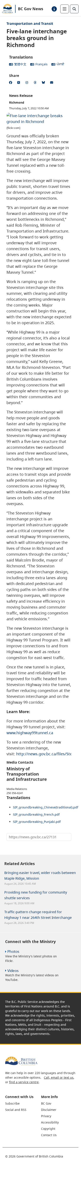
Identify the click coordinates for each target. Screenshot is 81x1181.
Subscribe (12, 1103)
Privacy (46, 1116)
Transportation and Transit (29, 23)
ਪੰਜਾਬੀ (60, 64)
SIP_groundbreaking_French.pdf (36, 814)
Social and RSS (15, 1110)
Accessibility (50, 1122)
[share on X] (19, 83)
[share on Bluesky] (44, 83)
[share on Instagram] (27, 83)
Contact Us (49, 1135)
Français (41, 64)
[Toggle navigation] (64, 9)
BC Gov (46, 1103)
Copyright (48, 1129)
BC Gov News (30, 8)
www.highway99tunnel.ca (29, 732)
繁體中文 (20, 64)
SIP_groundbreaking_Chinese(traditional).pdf (45, 807)
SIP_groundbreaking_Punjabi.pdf (37, 822)
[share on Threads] (36, 83)
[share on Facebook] (11, 83)
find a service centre (24, 1082)
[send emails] (52, 83)
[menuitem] (22, 1103)
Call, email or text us (58, 1077)
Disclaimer (48, 1110)
